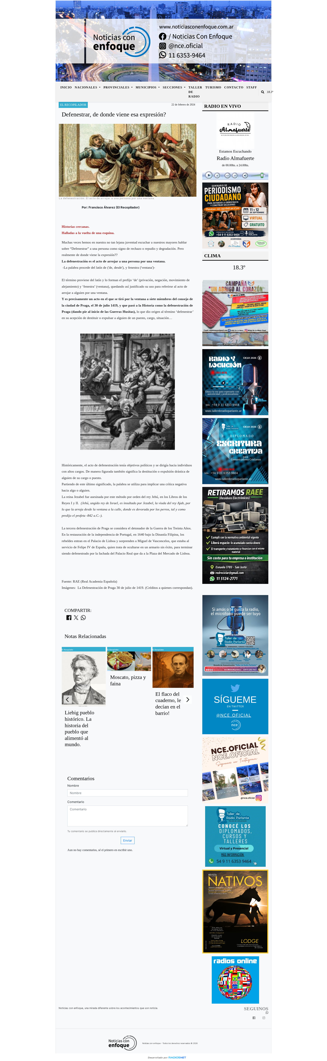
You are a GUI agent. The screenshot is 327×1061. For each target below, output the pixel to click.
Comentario (75, 802)
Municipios (146, 87)
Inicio (66, 87)
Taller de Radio (195, 92)
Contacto (233, 87)
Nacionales (86, 87)
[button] (263, 92)
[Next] (187, 699)
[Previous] (68, 699)
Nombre (73, 785)
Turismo (213, 87)
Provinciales (117, 87)
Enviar (127, 840)
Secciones (173, 87)
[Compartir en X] (76, 619)
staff (251, 87)
